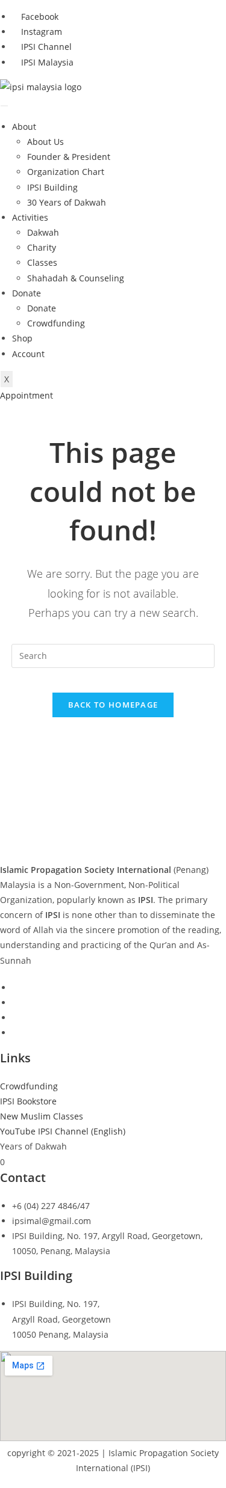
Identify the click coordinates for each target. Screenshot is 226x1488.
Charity (41, 247)
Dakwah (43, 232)
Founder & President (68, 156)
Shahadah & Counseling (75, 278)
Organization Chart (65, 171)
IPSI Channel (45, 46)
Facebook (38, 16)
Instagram (40, 31)
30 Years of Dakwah (66, 202)
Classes (42, 262)
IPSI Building (52, 187)
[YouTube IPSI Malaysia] (15, 1032)
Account (28, 354)
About (24, 126)
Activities (30, 217)
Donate (26, 293)
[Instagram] (15, 1002)
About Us (45, 141)
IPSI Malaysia (46, 62)
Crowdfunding (56, 323)
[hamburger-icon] (4, 106)
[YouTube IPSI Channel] (15, 1017)
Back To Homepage (113, 704)
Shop (22, 338)
